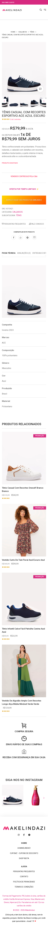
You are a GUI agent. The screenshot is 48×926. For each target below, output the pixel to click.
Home (13, 32)
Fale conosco (37, 224)
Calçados (22, 32)
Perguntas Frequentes (15, 224)
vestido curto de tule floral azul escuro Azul (23, 560)
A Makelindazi (24, 848)
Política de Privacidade (24, 882)
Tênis (32, 32)
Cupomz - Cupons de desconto (24, 853)
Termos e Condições (24, 887)
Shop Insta (24, 858)
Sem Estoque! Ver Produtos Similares (24, 200)
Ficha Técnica (8, 253)
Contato (24, 877)
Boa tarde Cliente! (8, 2)
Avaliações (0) (24, 253)
